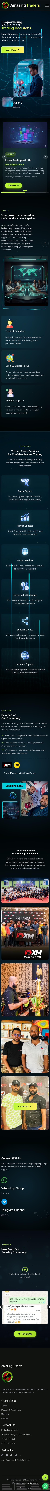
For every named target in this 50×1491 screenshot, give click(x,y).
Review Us (27, 1334)
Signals (4, 1405)
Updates (5, 1414)
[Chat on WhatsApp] (45, 1486)
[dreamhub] (7, 1376)
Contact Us (23, 1106)
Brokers (4, 1418)
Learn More (11, 50)
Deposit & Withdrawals (11, 1410)
